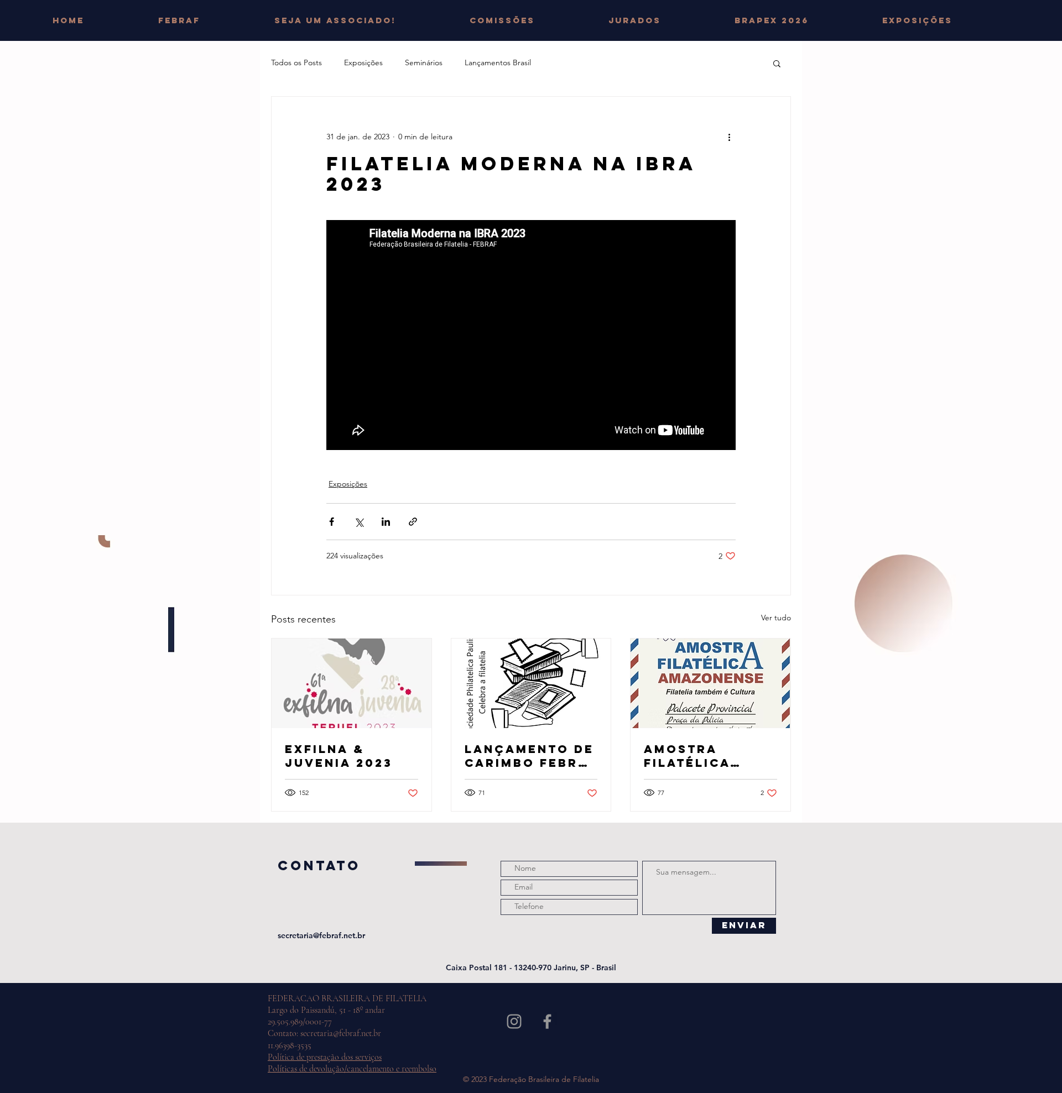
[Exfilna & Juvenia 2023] (351, 683)
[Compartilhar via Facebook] (331, 521)
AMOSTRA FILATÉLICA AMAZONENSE (696, 756)
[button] (530, 20)
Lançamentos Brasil (498, 62)
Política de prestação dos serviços (325, 1057)
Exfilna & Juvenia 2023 (339, 756)
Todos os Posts (296, 62)
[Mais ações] (729, 136)
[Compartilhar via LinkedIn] (386, 521)
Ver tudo (776, 618)
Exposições (363, 62)
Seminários (423, 62)
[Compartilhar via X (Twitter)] (358, 521)
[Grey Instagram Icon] (514, 1021)
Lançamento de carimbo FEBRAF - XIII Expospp (531, 756)
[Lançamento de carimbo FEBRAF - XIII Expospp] (531, 683)
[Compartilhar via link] (413, 521)
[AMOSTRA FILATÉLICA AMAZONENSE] (710, 683)
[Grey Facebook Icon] (547, 1021)
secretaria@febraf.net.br (321, 935)
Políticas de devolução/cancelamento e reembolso (352, 1068)
